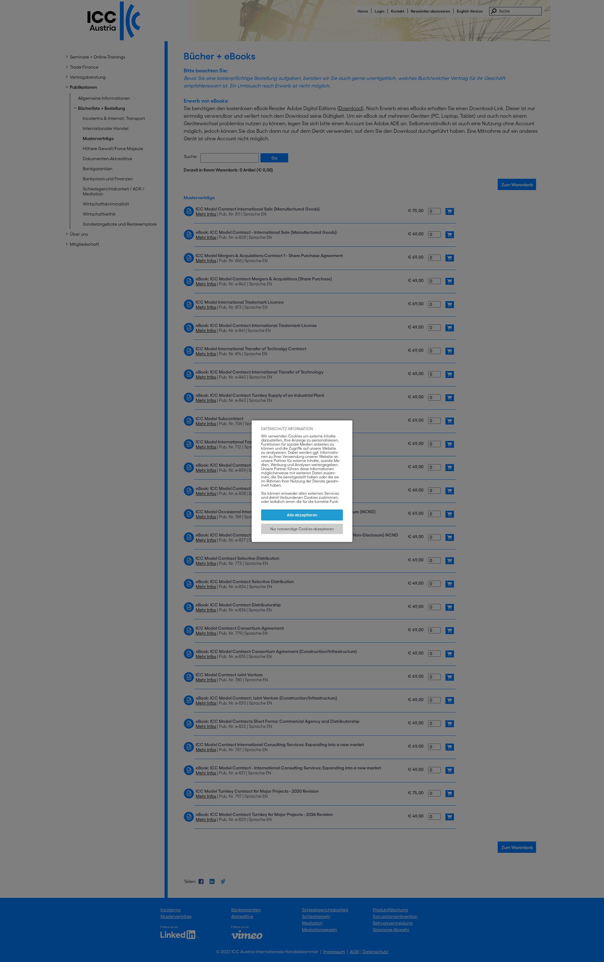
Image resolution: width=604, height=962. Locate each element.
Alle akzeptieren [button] (302, 515)
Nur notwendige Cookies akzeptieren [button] (302, 529)
